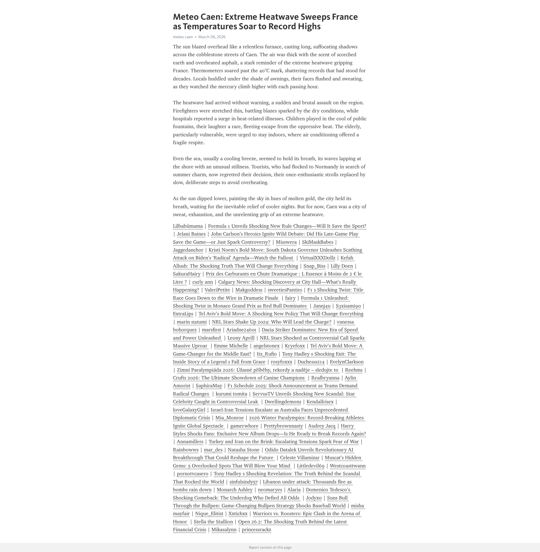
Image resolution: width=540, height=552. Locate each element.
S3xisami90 (348, 306)
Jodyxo (314, 498)
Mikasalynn (224, 529)
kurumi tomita (231, 394)
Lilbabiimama (188, 226)
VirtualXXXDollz (317, 258)
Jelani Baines (191, 234)
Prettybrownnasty (283, 426)
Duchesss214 (311, 362)
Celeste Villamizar (300, 457)
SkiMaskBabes (317, 242)
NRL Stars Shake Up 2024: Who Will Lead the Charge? (272, 322)
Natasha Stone (244, 450)
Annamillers (190, 441)
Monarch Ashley (235, 490)
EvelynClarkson (347, 362)
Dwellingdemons (283, 402)
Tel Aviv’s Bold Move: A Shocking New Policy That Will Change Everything (281, 314)
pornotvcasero (192, 473)
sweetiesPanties (285, 290)
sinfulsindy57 (244, 482)
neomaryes (270, 490)
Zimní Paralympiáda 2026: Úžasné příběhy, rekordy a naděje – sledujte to (258, 370)
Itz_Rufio (267, 354)
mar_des (213, 450)
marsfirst (211, 330)
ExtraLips (183, 314)
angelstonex (266, 346)
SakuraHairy (187, 274)
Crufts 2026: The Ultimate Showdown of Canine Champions (239, 378)
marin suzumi (192, 322)
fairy (290, 298)
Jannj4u (321, 306)
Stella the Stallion (213, 522)
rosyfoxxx (281, 362)
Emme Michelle (231, 346)
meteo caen (183, 36)
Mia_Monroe (229, 418)
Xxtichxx (238, 513)
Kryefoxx (295, 346)
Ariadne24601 (241, 330)
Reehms (354, 370)
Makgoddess (248, 290)
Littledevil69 (311, 466)
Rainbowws (186, 450)
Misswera (286, 242)
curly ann (202, 282)
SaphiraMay (209, 386)
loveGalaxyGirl (189, 410)
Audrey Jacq (322, 426)
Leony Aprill (241, 338)
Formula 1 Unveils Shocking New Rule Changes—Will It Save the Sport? (287, 226)
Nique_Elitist (209, 513)
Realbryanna (325, 378)
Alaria (294, 490)
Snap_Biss (314, 266)
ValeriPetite (217, 290)
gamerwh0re (244, 426)
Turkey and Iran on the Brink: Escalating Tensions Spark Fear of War (284, 441)
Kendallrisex (320, 402)
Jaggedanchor (188, 250)
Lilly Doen (342, 266)
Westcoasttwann (348, 466)
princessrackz (256, 529)
